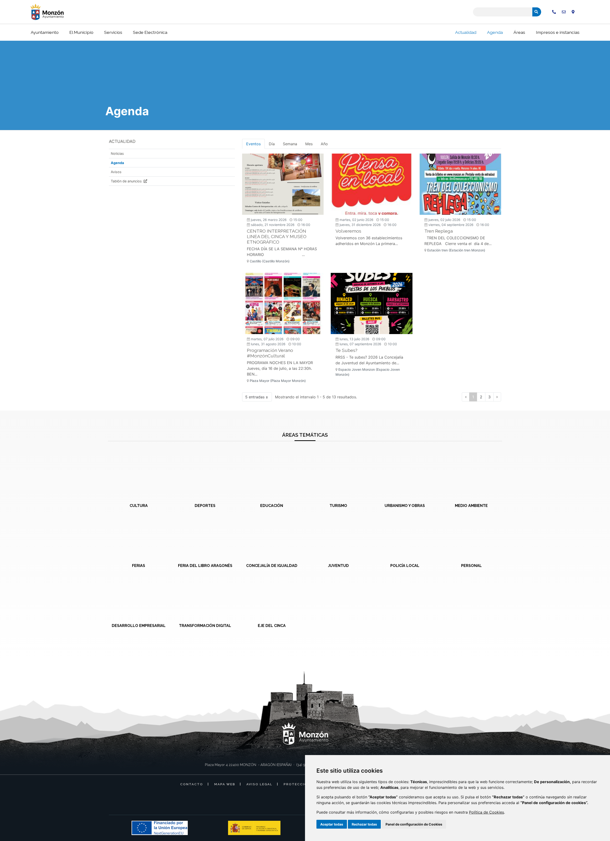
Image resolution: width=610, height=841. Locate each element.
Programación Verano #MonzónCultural (270, 353)
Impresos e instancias (558, 32)
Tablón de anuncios (127, 181)
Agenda (495, 32)
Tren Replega (438, 231)
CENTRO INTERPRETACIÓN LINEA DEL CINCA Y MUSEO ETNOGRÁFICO (276, 236)
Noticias (117, 153)
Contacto (191, 784)
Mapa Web (224, 784)
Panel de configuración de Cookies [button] (414, 824)
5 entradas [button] (254, 397)
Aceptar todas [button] (331, 824)
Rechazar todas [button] (364, 824)
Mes (309, 143)
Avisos (116, 172)
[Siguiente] (497, 396)
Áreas (519, 32)
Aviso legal (259, 784)
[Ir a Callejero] (573, 12)
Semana (290, 143)
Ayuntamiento (45, 32)
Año (324, 143)
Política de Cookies (486, 812)
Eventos (253, 143)
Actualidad (465, 32)
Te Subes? (346, 350)
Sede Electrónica (150, 32)
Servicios (113, 32)
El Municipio (81, 32)
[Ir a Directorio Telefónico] (554, 12)
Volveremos (348, 231)
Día (272, 143)
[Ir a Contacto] (564, 12)
